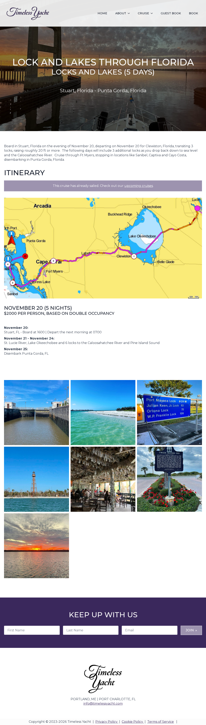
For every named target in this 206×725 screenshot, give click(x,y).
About (120, 13)
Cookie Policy (133, 722)
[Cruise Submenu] (153, 13)
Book (193, 13)
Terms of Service (160, 722)
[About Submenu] (130, 13)
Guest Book (171, 13)
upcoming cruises (138, 186)
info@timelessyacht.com (103, 703)
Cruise (143, 13)
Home (102, 13)
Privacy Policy (106, 722)
